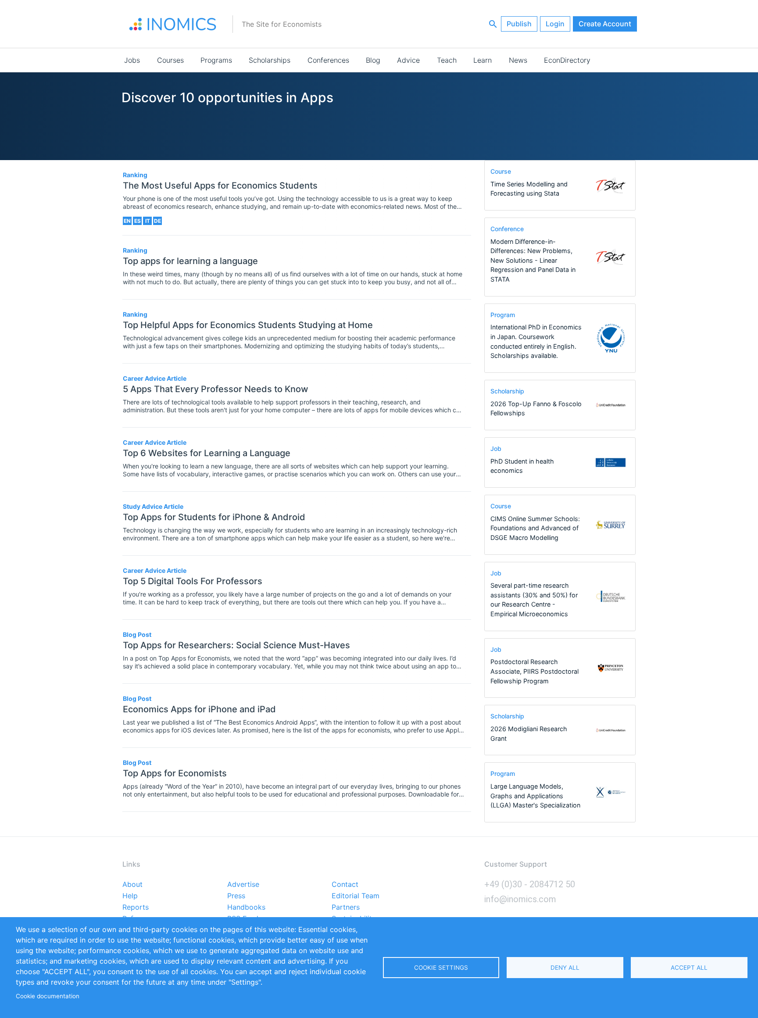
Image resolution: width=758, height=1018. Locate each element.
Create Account (605, 23)
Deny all (565, 967)
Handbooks (246, 907)
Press (236, 896)
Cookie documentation (47, 996)
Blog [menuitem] (373, 60)
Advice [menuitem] (408, 60)
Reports (135, 907)
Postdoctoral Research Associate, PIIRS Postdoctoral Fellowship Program (534, 671)
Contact (345, 885)
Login (555, 23)
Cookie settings (441, 967)
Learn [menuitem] (482, 60)
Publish (519, 23)
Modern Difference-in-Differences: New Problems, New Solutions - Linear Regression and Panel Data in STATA (533, 260)
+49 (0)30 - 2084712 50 (529, 884)
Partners (346, 907)
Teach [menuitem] (447, 60)
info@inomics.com (520, 899)
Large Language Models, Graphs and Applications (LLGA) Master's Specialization (535, 795)
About (132, 885)
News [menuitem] (518, 60)
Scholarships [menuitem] (269, 60)
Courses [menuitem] (170, 60)
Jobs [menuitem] (132, 60)
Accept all (689, 967)
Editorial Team (355, 896)
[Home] (173, 24)
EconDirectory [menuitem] (567, 60)
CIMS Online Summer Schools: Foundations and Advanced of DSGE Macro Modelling (535, 528)
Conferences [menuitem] (328, 60)
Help (130, 896)
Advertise (243, 885)
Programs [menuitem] (216, 60)
